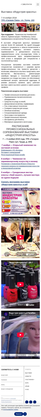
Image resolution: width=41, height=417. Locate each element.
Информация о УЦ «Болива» (12, 150)
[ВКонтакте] (34, 402)
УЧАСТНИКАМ (29, 379)
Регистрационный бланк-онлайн (13, 155)
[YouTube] (26, 402)
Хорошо (19, 414)
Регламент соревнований (10, 152)
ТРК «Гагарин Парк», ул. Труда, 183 (17, 20)
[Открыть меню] (38, 4)
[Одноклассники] (30, 402)
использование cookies (10, 409)
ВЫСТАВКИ (28, 373)
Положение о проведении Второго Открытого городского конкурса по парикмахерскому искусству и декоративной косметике (20, 166)
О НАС (27, 389)
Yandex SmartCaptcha (6, 401)
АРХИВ (27, 386)
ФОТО (26, 383)
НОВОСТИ (28, 376)
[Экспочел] (8, 4)
